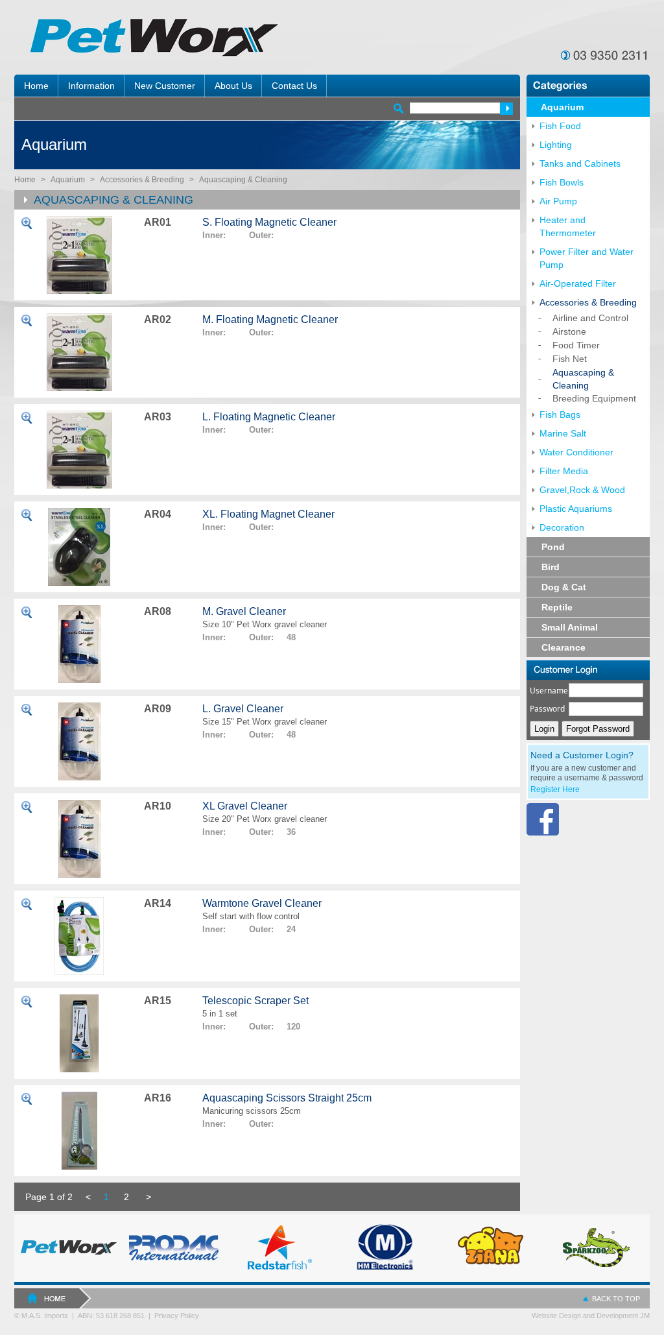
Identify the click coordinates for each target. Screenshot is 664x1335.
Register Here (555, 789)
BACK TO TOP (616, 1299)
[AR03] (79, 449)
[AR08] (79, 644)
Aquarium (68, 179)
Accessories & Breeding (142, 179)
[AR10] (79, 839)
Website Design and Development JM (591, 1315)
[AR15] (79, 1033)
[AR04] (79, 547)
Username (549, 690)
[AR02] (79, 352)
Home (25, 179)
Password (547, 708)
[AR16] (79, 1131)
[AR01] (79, 255)
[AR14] (79, 936)
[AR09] (79, 741)
